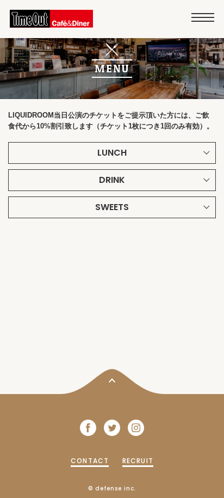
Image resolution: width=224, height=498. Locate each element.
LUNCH (112, 152)
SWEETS (112, 207)
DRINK (112, 180)
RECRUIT (137, 460)
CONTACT (90, 460)
